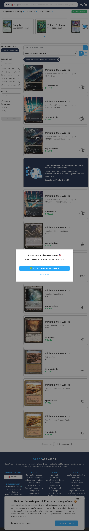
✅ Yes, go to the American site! (44, 268)
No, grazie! (44, 274)
